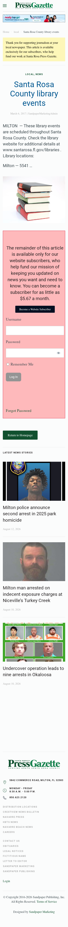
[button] (5, 5)
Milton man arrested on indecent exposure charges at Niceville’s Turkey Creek (32, 594)
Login (6, 881)
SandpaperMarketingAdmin (43, 113)
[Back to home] (34, 5)
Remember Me (21, 364)
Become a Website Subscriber (35, 309)
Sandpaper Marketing (42, 912)
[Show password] (58, 353)
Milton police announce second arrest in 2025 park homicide (29, 514)
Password (13, 341)
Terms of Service (47, 901)
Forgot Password (18, 410)
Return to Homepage (20, 435)
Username (13, 319)
